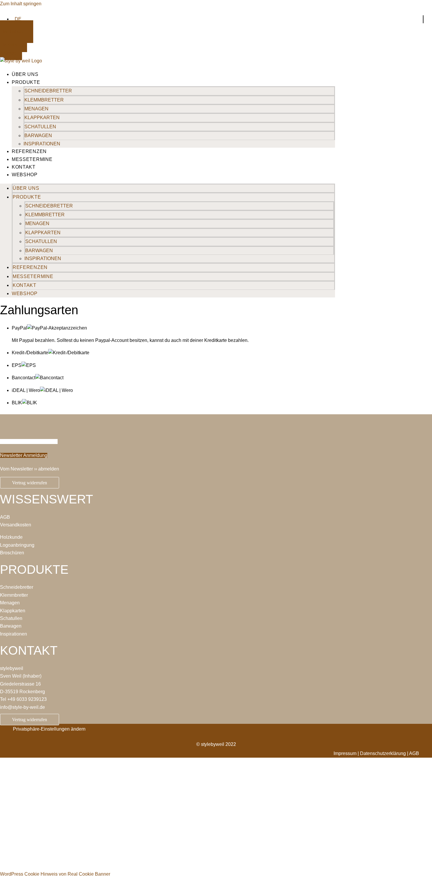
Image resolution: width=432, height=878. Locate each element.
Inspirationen (42, 143)
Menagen (36, 108)
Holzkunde (11, 537)
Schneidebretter (48, 90)
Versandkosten (15, 524)
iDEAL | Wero (26, 390)
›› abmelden (46, 468)
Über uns (25, 74)
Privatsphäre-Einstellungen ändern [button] (49, 728)
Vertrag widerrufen (29, 482)
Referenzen (29, 151)
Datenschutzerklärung (120, 847)
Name (7, 804)
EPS (16, 365)
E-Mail (7, 817)
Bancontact (23, 377)
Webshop (25, 174)
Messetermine (32, 159)
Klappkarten (42, 117)
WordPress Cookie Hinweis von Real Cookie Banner (55, 874)
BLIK (17, 402)
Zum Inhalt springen (20, 3)
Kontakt (24, 166)
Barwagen (38, 135)
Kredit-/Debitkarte (30, 352)
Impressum (345, 753)
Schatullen (40, 126)
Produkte (26, 82)
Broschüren (12, 552)
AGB (5, 517)
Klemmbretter (44, 99)
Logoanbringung (17, 545)
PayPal (19, 327)
